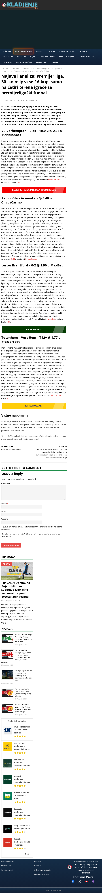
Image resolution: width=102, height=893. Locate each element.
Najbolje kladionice (17, 721)
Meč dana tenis (48, 57)
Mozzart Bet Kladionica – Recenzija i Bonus (22, 746)
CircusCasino (31, 259)
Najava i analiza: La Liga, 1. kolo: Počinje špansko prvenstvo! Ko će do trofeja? (23, 708)
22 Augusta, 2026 (10, 600)
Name (4, 503)
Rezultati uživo (24, 62)
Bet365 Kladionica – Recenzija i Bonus (22, 795)
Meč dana (21, 57)
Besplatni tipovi (67, 51)
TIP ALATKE (7, 62)
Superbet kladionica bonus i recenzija (22, 842)
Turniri (54, 62)
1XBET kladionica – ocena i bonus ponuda (22, 730)
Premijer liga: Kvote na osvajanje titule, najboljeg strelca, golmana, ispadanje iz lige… (23, 675)
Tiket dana (8, 57)
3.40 (13, 259)
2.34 (18, 182)
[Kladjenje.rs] (20, 8)
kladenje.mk (6, 866)
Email (4, 511)
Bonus (51, 51)
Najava (33, 57)
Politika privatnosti (41, 874)
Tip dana (8, 557)
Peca (22, 100)
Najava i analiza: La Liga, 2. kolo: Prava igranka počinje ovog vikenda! (23, 692)
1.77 (8, 398)
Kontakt (37, 866)
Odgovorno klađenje (42, 870)
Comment (5, 483)
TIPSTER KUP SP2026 (23, 51)
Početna (7, 51)
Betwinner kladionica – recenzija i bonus (22, 762)
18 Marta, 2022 (10, 100)
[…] (4, 622)
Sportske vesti (7, 870)
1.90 (8, 322)
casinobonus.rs (7, 861)
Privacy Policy (46, 534)
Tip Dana (82, 51)
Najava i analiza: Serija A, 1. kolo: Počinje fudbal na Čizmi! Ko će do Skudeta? (23, 638)
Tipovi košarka (87, 57)
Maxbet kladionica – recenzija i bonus (22, 779)
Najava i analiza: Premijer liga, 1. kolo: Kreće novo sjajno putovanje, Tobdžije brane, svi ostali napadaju (16, 656)
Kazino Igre (41, 62)
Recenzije (40, 51)
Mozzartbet (56, 395)
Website (4, 519)
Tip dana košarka (67, 57)
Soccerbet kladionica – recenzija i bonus (22, 812)
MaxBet (51, 319)
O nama (37, 861)
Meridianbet (54, 179)
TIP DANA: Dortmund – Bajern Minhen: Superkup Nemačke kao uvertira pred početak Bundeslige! (16, 589)
